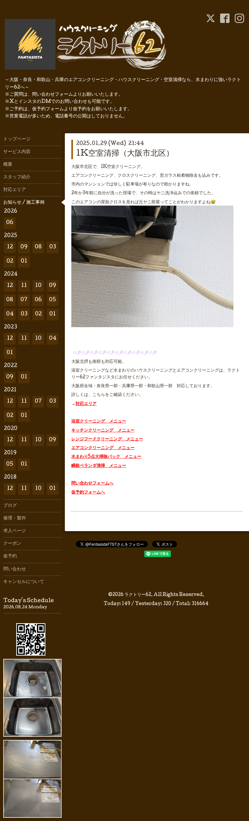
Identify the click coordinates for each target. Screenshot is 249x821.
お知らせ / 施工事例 (23, 202)
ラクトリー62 (137, 595)
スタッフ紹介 (16, 177)
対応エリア (86, 404)
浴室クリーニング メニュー (98, 421)
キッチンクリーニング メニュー (103, 430)
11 (24, 286)
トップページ (16, 139)
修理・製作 (14, 518)
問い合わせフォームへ (92, 483)
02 (9, 261)
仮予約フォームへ (88, 492)
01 (24, 261)
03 (52, 247)
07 (24, 300)
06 (9, 223)
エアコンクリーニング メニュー (103, 448)
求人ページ (14, 531)
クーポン (12, 543)
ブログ (10, 505)
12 (10, 247)
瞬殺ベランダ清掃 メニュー (98, 466)
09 (24, 247)
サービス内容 (16, 152)
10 (38, 286)
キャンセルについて (23, 582)
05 (52, 300)
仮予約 (10, 556)
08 (38, 247)
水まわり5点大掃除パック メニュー (106, 457)
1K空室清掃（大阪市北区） (125, 153)
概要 (7, 164)
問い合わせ (14, 569)
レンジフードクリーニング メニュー (107, 439)
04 (10, 314)
